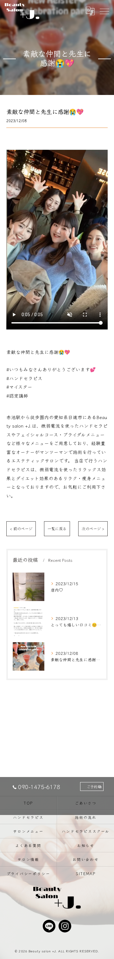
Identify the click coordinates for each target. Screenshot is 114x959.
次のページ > (93, 528)
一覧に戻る (57, 528)
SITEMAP (85, 873)
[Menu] (104, 11)
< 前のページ (21, 528)
